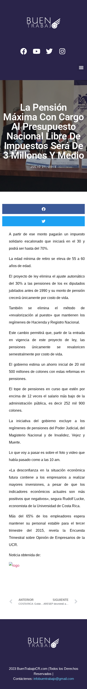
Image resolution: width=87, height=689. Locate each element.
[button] (81, 67)
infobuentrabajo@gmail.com (53, 679)
